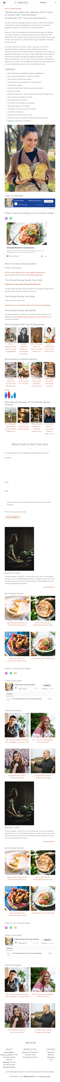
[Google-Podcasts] (16, 673)
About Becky (9, 1052)
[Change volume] (26, 204)
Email (6, 491)
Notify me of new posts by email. (15, 512)
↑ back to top (30, 1043)
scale (36, 39)
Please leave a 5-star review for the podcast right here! (23, 284)
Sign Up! (25, 1052)
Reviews (6, 1062)
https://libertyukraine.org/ (34, 275)
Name (6, 482)
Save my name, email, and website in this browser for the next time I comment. (29, 503)
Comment (8, 457)
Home (6, 8)
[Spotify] (11, 218)
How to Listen (6, 1055)
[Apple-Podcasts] (7, 218)
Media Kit (50, 1057)
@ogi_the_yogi (16, 268)
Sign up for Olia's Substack (13, 272)
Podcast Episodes (15, 8)
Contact (50, 1052)
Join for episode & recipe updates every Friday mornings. (29, 317)
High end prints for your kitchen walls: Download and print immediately (27, 305)
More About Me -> (49, 587)
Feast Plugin (45, 1076)
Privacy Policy (9, 1067)
